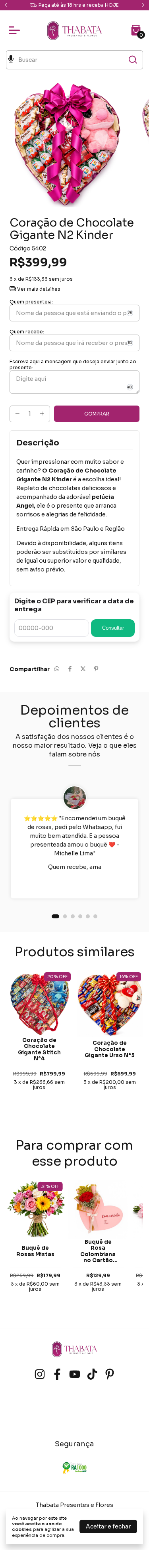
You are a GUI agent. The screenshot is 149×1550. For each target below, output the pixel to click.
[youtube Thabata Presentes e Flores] (74, 1374)
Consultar (113, 628)
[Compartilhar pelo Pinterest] (96, 669)
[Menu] (16, 30)
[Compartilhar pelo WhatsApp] (57, 669)
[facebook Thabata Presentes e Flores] (57, 1374)
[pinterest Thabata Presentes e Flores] (109, 1374)
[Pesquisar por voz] (11, 59)
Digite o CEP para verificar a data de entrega (74, 605)
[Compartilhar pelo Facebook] (70, 669)
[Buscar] (132, 59)
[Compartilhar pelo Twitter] (83, 669)
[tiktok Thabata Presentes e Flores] (92, 1374)
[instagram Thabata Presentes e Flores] (39, 1374)
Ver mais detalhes (38, 289)
